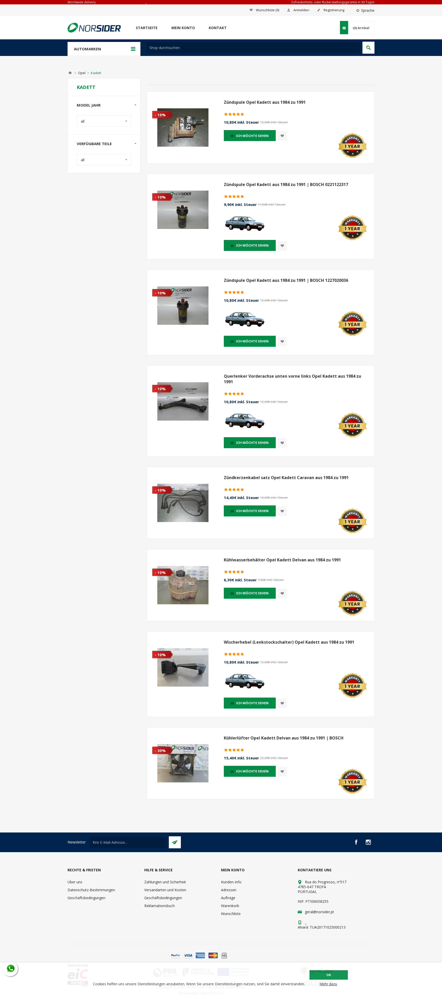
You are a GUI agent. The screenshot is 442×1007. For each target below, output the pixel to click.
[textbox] (253, 47)
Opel (81, 73)
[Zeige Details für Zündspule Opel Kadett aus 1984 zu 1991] (183, 127)
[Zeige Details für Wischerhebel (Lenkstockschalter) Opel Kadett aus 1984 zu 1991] (183, 667)
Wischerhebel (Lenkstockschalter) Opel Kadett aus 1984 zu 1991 (289, 642)
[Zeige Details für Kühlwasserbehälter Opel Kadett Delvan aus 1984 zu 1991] (183, 585)
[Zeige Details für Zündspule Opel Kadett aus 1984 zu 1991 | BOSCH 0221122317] (183, 210)
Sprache (367, 10)
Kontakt (218, 27)
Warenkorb (230, 905)
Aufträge (228, 897)
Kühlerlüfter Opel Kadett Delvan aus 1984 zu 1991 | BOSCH (284, 738)
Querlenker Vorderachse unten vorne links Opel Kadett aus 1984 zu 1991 (292, 379)
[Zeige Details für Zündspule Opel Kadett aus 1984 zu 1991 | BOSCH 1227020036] (183, 305)
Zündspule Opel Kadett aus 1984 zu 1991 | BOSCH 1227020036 (286, 280)
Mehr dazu (328, 983)
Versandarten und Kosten (165, 889)
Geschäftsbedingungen (86, 897)
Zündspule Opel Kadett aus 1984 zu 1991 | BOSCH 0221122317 (286, 184)
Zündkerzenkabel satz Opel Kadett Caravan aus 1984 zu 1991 (286, 477)
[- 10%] (157, 96)
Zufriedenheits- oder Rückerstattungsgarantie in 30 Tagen (332, 2)
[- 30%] (157, 731)
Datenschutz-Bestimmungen (91, 889)
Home (70, 73)
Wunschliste (231, 913)
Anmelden (301, 10)
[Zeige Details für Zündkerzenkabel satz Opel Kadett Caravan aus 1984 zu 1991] (183, 503)
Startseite (147, 27)
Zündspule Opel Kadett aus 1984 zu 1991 (265, 102)
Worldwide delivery (82, 2)
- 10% (160, 114)
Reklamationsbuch (159, 905)
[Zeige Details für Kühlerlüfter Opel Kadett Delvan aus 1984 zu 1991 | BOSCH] (183, 763)
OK (328, 975)
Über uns (75, 881)
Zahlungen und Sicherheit (165, 881)
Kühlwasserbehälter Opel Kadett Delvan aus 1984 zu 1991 (282, 560)
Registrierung (334, 10)
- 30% (160, 750)
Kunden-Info (231, 881)
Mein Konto (183, 27)
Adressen (228, 889)
